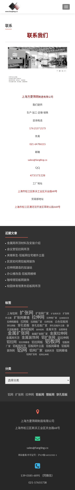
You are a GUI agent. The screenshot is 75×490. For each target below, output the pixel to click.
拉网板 (24, 321)
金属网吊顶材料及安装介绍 (23, 243)
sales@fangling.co (37, 447)
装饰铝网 (40, 329)
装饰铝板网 (27, 329)
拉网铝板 (48, 321)
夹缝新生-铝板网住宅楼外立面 (25, 255)
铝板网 (52, 341)
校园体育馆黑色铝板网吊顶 (23, 286)
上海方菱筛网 (30, 96)
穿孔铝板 (23, 325)
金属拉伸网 (58, 333)
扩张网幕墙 (21, 317)
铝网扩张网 (31, 354)
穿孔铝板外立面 (57, 325)
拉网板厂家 (36, 321)
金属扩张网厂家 (40, 333)
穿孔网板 (11, 325)
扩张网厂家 (42, 313)
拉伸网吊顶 (64, 318)
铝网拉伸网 (44, 354)
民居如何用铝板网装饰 (21, 261)
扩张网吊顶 (56, 313)
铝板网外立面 (36, 345)
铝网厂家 (36, 350)
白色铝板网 (61, 321)
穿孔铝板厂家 (39, 325)
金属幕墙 (63, 329)
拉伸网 (38, 317)
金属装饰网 (30, 337)
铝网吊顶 (49, 350)
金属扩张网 (18, 333)
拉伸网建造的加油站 (19, 267)
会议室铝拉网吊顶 (18, 249)
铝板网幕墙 (52, 345)
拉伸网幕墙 (12, 321)
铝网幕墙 (61, 350)
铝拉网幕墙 (24, 342)
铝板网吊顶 (19, 345)
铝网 (22, 349)
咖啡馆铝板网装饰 (18, 279)
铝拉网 (12, 342)
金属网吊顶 (12, 337)
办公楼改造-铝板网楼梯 (21, 273)
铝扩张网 (48, 337)
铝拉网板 (37, 342)
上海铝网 (12, 313)
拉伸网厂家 (52, 318)
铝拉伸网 (63, 337)
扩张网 (26, 312)
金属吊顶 (51, 329)
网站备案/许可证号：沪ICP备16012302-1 (37, 455)
